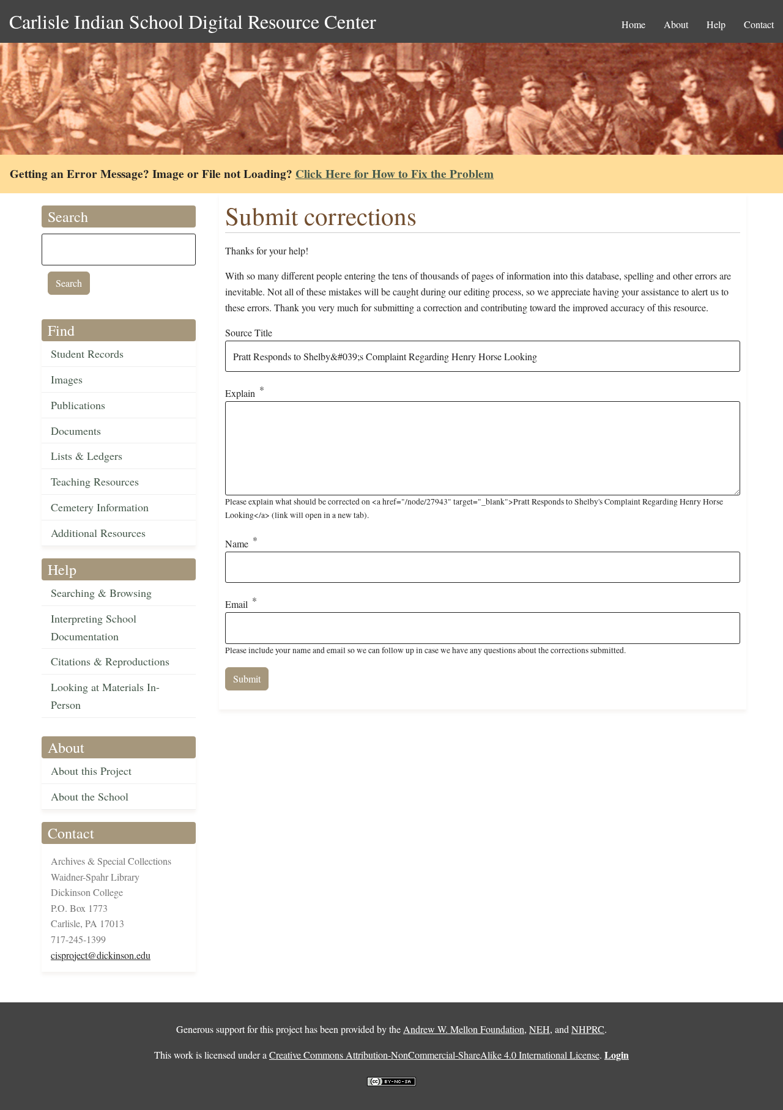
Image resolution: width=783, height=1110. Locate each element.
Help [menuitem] (716, 24)
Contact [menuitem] (759, 24)
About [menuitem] (676, 24)
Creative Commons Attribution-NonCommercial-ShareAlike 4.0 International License (434, 1054)
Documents (76, 430)
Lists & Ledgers (86, 455)
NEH (539, 1029)
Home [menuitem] (633, 24)
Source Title (248, 332)
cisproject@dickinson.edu (100, 955)
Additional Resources (98, 532)
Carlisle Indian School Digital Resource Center (192, 21)
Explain (240, 393)
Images (67, 379)
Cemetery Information (100, 507)
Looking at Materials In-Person (105, 695)
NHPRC (587, 1029)
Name (236, 543)
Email (236, 604)
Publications (78, 405)
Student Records (87, 353)
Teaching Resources (95, 481)
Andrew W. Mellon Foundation (463, 1029)
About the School (89, 796)
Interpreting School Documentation (93, 627)
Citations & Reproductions (110, 661)
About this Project (91, 770)
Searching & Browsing (101, 592)
